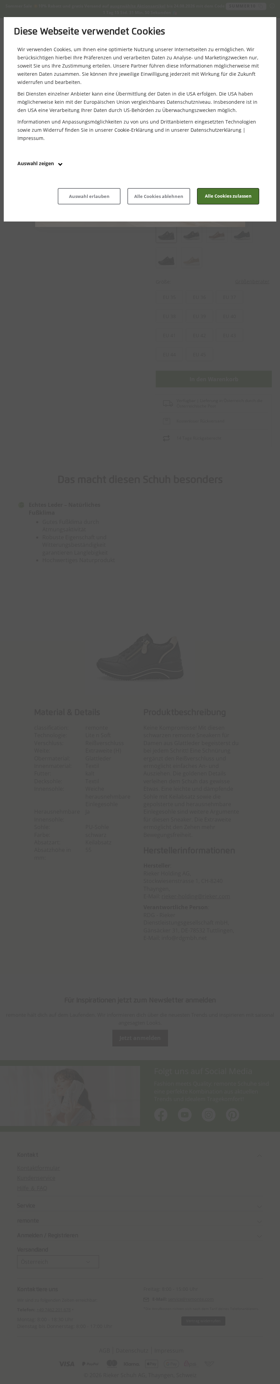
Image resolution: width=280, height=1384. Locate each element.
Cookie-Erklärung (133, 130)
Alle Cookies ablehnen (158, 196)
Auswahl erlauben (89, 196)
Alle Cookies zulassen (228, 196)
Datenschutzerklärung (216, 130)
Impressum (30, 138)
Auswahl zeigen (36, 163)
